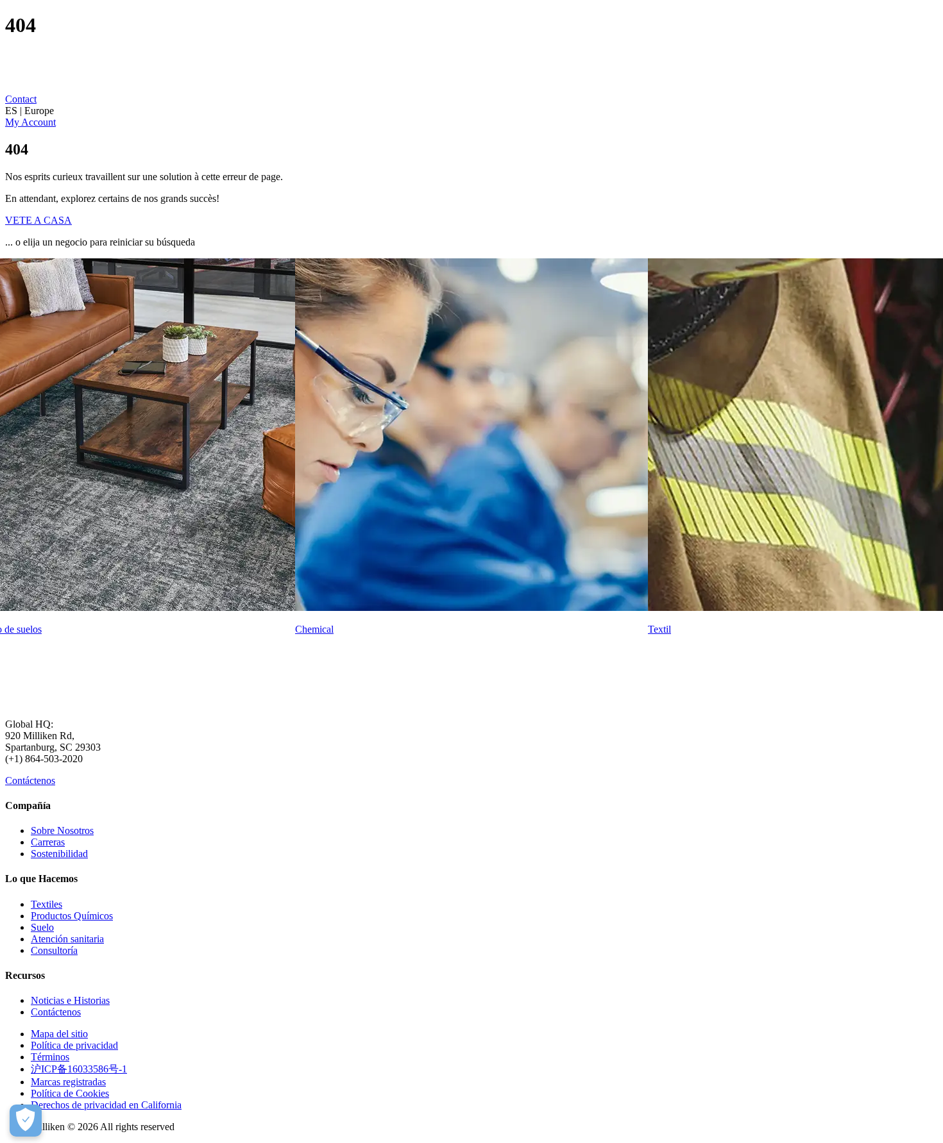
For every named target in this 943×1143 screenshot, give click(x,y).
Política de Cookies (70, 1093)
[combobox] (471, 111)
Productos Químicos (72, 915)
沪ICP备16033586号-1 (79, 1069)
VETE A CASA (38, 220)
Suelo (42, 927)
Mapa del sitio (59, 1033)
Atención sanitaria (67, 938)
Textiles (46, 904)
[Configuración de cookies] (26, 1121)
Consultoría (54, 950)
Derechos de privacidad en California (106, 1104)
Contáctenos (30, 780)
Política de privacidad (74, 1045)
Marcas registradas (68, 1081)
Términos (50, 1056)
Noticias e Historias (70, 1000)
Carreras (48, 842)
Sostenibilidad (59, 853)
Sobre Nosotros (62, 830)
